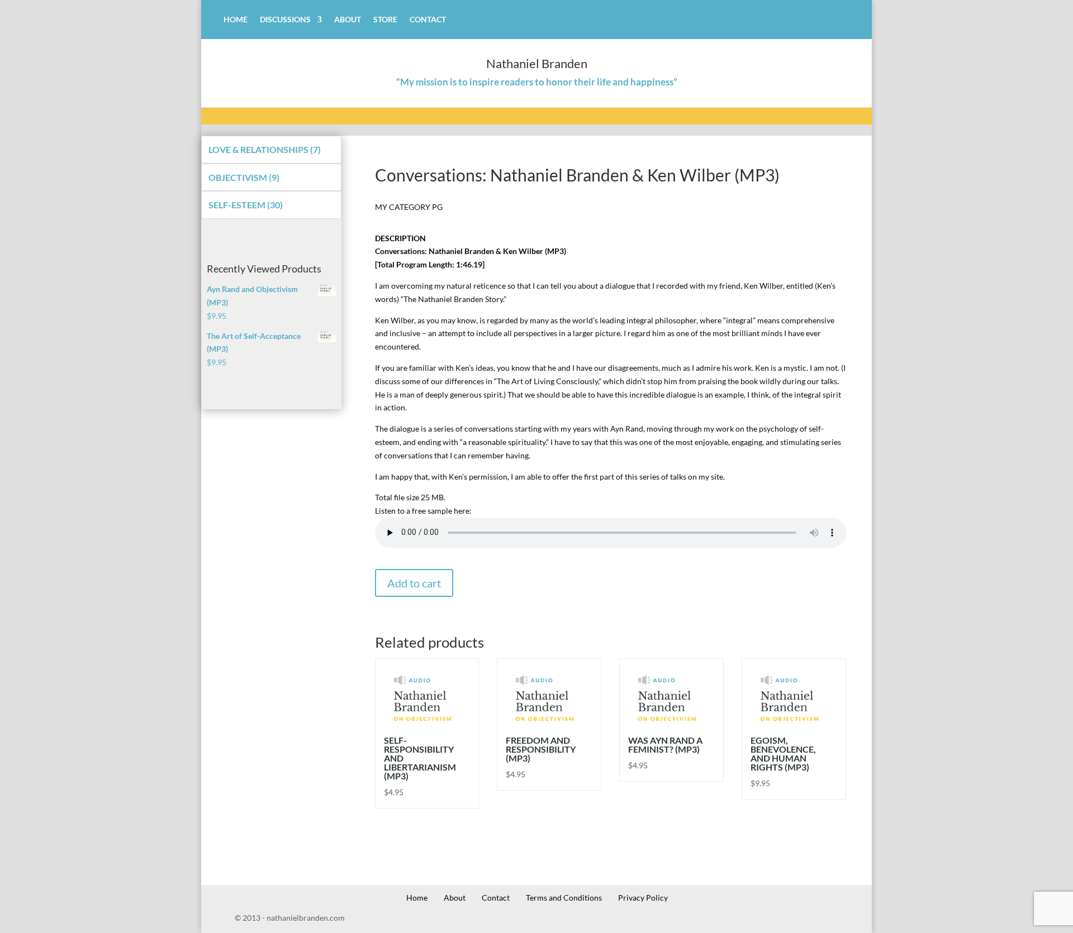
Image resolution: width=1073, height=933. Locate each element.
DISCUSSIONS (285, 20)
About (455, 897)
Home (417, 897)
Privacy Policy (643, 897)
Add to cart (414, 583)
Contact (496, 897)
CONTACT (428, 20)
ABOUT (347, 20)
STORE (385, 20)
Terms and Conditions (564, 897)
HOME (236, 20)
